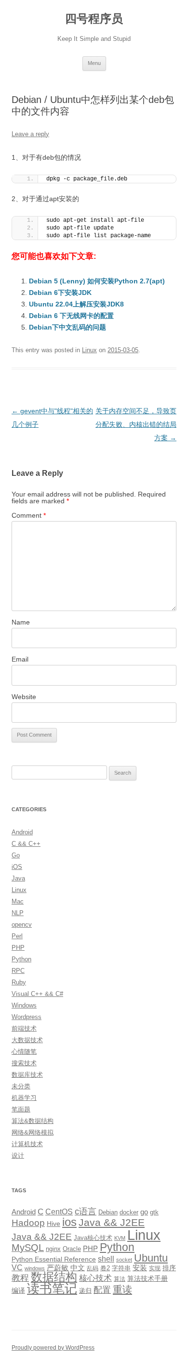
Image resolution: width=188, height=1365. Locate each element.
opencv (22, 924)
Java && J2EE (112, 1222)
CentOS (59, 1211)
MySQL (28, 1247)
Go (16, 855)
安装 (140, 1268)
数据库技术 (27, 1074)
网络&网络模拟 (33, 1132)
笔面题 (21, 1109)
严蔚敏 (57, 1267)
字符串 (121, 1268)
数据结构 (54, 1277)
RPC (18, 970)
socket (124, 1260)
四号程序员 (94, 18)
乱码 (92, 1268)
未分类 (21, 1086)
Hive (53, 1223)
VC (17, 1267)
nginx (53, 1248)
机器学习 (24, 1097)
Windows (24, 1005)
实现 (155, 1268)
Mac (18, 901)
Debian (108, 1212)
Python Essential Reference (54, 1259)
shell (106, 1258)
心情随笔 (24, 1051)
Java (18, 878)
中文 (77, 1268)
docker (129, 1212)
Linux (89, 350)
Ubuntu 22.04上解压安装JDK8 (76, 304)
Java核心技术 (93, 1237)
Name (21, 622)
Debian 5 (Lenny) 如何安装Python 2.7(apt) (97, 281)
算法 (119, 1279)
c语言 (85, 1211)
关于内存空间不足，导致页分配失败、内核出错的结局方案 (135, 424)
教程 (20, 1278)
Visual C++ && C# (37, 993)
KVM (119, 1238)
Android (22, 832)
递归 (85, 1290)
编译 (18, 1290)
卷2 (105, 1268)
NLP (18, 913)
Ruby (19, 982)
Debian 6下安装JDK (60, 292)
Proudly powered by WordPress (53, 1347)
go (144, 1212)
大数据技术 (27, 1040)
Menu (94, 63)
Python (21, 959)
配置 (102, 1290)
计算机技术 (27, 1144)
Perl (17, 936)
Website (24, 697)
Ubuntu (151, 1258)
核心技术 (95, 1278)
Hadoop (28, 1223)
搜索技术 (24, 1063)
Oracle (72, 1248)
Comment (29, 515)
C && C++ (26, 843)
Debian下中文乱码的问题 (67, 327)
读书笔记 (52, 1288)
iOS (17, 866)
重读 (122, 1289)
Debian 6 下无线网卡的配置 (71, 315)
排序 (169, 1268)
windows (35, 1268)
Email (20, 659)
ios (69, 1221)
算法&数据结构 (33, 1120)
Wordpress (26, 1017)
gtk (154, 1212)
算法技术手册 (147, 1278)
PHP (18, 947)
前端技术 (24, 1028)
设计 (18, 1155)
